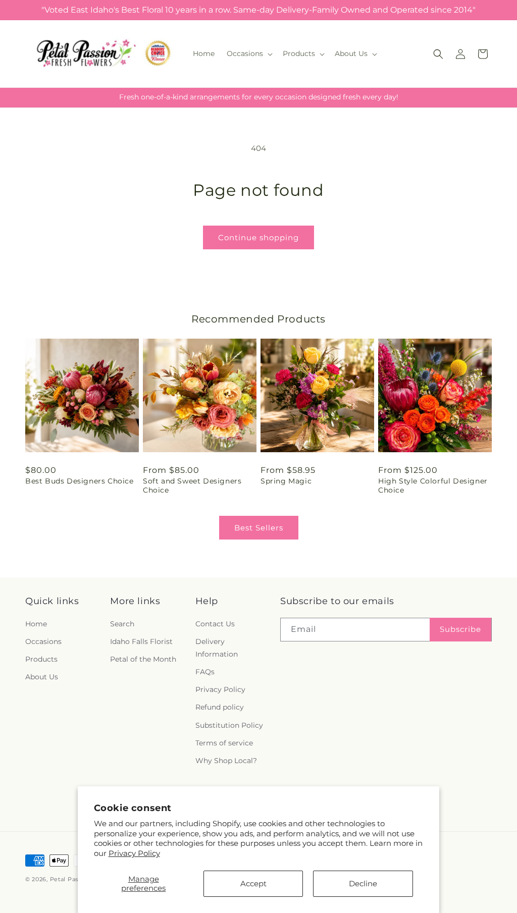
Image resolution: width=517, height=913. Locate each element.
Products (41, 659)
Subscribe (460, 629)
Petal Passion (70, 879)
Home (36, 623)
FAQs (205, 671)
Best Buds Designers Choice (79, 481)
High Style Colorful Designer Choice (433, 485)
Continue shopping (258, 237)
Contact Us (215, 623)
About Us (41, 676)
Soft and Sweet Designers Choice (192, 485)
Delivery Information (216, 648)
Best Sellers (258, 527)
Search (122, 623)
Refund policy (219, 707)
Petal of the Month (143, 659)
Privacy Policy (134, 853)
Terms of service (224, 742)
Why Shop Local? (226, 760)
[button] (249, 53)
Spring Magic (286, 481)
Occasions (43, 641)
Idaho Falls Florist (141, 641)
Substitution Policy (229, 725)
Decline (363, 883)
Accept (253, 883)
